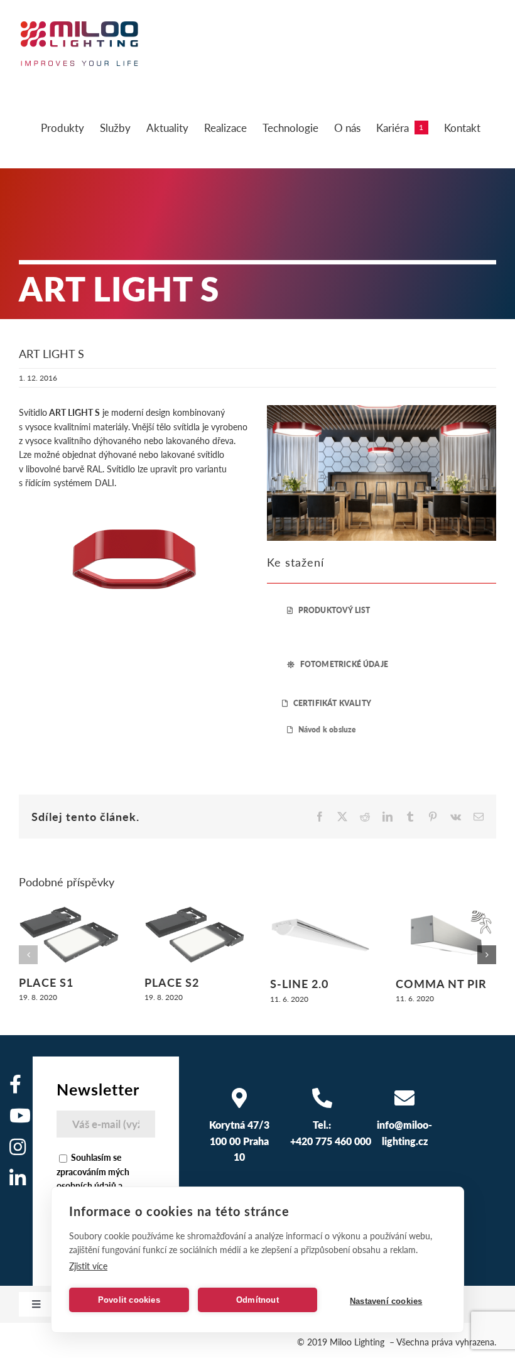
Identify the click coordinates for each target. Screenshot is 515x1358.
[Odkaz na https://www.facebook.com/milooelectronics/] (15, 1084)
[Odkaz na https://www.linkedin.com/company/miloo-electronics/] (17, 1178)
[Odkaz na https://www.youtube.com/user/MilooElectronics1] (20, 1115)
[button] (28, 954)
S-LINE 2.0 (299, 983)
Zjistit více (88, 1265)
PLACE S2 (171, 982)
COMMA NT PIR (441, 983)
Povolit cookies (129, 1300)
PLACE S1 (46, 982)
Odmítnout (257, 1300)
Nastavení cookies (386, 1301)
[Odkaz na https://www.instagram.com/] (17, 1147)
